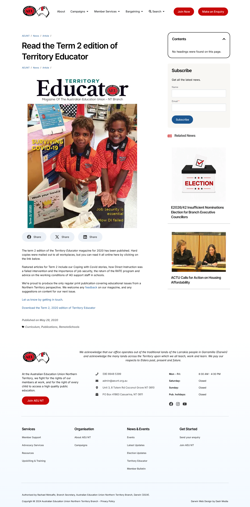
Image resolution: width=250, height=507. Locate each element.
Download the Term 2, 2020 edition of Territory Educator (58, 307)
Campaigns (80, 445)
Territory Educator (137, 460)
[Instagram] (178, 404)
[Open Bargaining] (142, 11)
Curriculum (32, 327)
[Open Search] (163, 11)
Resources (28, 452)
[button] (224, 39)
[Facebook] (171, 404)
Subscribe (182, 119)
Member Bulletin (136, 468)
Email (175, 101)
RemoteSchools (69, 327)
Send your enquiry (190, 437)
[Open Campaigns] (87, 11)
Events (131, 437)
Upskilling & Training (34, 460)
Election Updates (136, 452)
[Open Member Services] (119, 11)
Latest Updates (136, 445)
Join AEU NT (187, 445)
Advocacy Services (33, 445)
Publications (49, 327)
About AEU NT (82, 437)
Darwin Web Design (201, 501)
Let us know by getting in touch (42, 299)
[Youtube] (185, 404)
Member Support (31, 437)
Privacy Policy (108, 501)
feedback (91, 287)
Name (175, 87)
